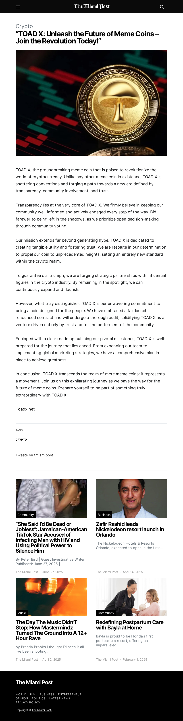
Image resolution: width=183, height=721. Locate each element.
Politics (39, 698)
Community (25, 515)
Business (104, 515)
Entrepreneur (70, 694)
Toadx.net (25, 409)
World (21, 694)
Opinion (22, 698)
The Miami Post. (42, 710)
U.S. (33, 694)
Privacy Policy (28, 702)
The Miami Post (27, 572)
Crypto (24, 26)
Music (21, 613)
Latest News (59, 698)
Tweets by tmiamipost (34, 455)
